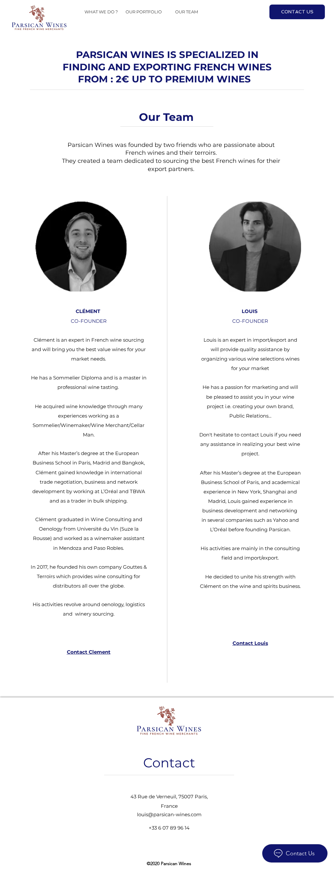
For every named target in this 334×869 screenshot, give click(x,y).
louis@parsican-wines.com (169, 814)
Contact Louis (250, 643)
